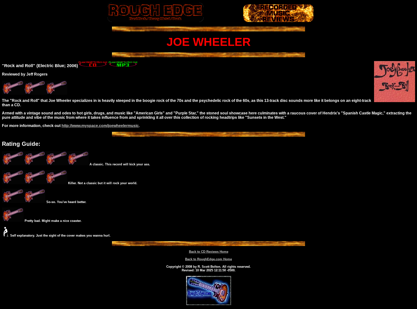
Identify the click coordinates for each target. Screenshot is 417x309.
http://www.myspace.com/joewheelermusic (100, 126)
